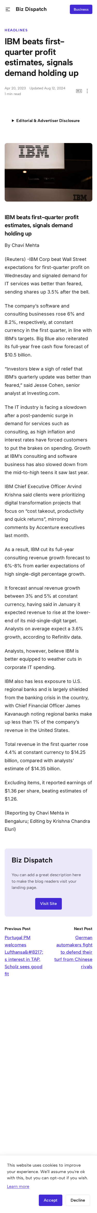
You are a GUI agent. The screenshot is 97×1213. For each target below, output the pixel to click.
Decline (78, 1200)
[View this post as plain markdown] (79, 91)
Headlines (16, 30)
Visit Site (48, 903)
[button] (8, 9)
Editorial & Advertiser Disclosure (48, 120)
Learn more (18, 1186)
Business (81, 9)
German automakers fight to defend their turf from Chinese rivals (73, 952)
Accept (50, 1200)
